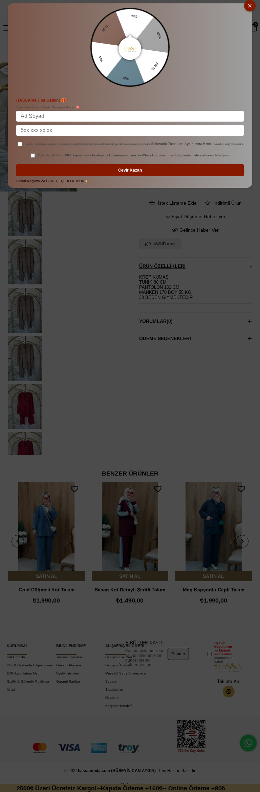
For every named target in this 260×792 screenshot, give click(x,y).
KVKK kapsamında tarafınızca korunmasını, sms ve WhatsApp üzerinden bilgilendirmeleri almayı (137, 155)
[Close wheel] (250, 5)
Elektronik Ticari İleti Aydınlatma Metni (181, 144)
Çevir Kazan (130, 170)
